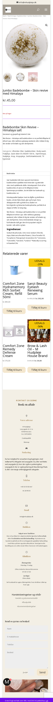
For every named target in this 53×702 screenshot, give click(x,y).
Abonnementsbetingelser (26, 606)
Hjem (4, 16)
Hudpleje (6, 156)
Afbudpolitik (26, 602)
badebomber (22, 16)
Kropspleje (20, 156)
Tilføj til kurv (14, 311)
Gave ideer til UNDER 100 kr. (23, 153)
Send (42, 672)
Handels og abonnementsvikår (26, 598)
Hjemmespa (12, 16)
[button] (46, 25)
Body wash (41, 151)
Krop (13, 156)
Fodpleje (6, 153)
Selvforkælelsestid (33, 156)
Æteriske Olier (18, 151)
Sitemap (26, 442)
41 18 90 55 (26, 491)
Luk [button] (47, 701)
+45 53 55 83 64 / (26, 487)
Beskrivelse (11, 173)
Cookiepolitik (26, 438)
